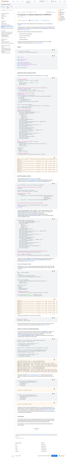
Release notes (43, 446)
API (22, 1)
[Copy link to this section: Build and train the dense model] (37, 73)
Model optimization (6, 4)
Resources (28, 1)
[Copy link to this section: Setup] (22, 47)
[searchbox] (7, 10)
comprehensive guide (38, 42)
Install (13, 1)
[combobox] (44, 1)
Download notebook (46, 20)
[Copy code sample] (54, 50)
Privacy (19, 455)
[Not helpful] (54, 12)
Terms (16, 455)
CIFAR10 (43, 75)
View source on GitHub (34, 20)
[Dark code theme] (53, 50)
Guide (8, 6)
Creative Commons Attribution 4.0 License (43, 434)
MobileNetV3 (46, 409)
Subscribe (54, 455)
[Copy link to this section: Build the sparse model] (32, 176)
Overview (3, 6)
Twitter (16, 449)
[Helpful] (53, 12)
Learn (17, 1)
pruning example (26, 266)
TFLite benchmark (46, 324)
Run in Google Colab (23, 20)
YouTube (16, 451)
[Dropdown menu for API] (24, 1)
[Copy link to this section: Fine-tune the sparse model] (32, 264)
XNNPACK (19, 25)
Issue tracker (43, 444)
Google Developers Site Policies (38, 435)
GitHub (60, 1)
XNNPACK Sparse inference (25, 29)
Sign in (64, 1)
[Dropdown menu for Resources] (31, 1)
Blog (16, 444)
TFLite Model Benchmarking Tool (34, 374)
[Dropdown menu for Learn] (19, 1)
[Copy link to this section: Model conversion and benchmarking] (40, 329)
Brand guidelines (44, 449)
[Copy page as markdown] (22, 17)
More (34, 1)
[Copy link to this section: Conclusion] (25, 416)
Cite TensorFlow (43, 451)
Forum (16, 446)
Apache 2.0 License (24, 435)
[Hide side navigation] (13, 456)
